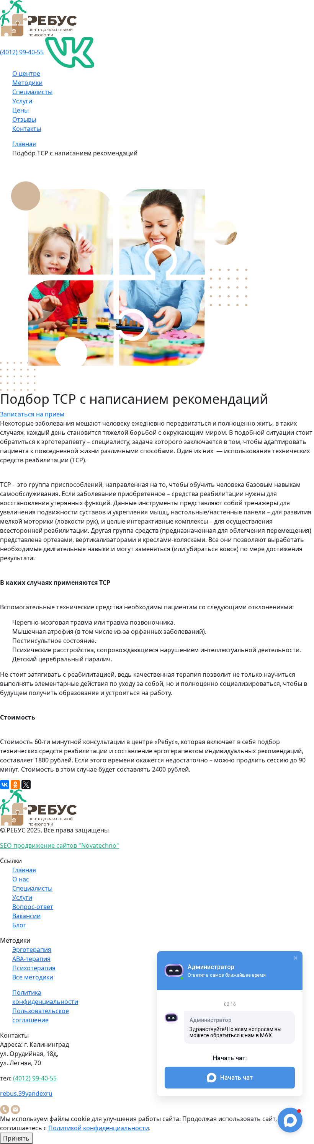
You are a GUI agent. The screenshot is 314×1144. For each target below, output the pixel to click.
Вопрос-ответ (32, 906)
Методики (27, 82)
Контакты (26, 128)
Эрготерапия (31, 949)
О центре (26, 73)
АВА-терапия (31, 959)
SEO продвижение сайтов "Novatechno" (59, 845)
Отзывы (24, 119)
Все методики (32, 977)
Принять (16, 1138)
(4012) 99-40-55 (22, 52)
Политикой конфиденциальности (98, 1128)
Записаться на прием (32, 414)
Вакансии (26, 916)
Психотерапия (34, 968)
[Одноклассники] (15, 784)
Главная (24, 144)
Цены (20, 110)
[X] (26, 784)
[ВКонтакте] (4, 784)
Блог (19, 925)
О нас (20, 879)
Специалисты (32, 92)
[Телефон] (4, 1109)
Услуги (22, 101)
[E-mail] (15, 1109)
